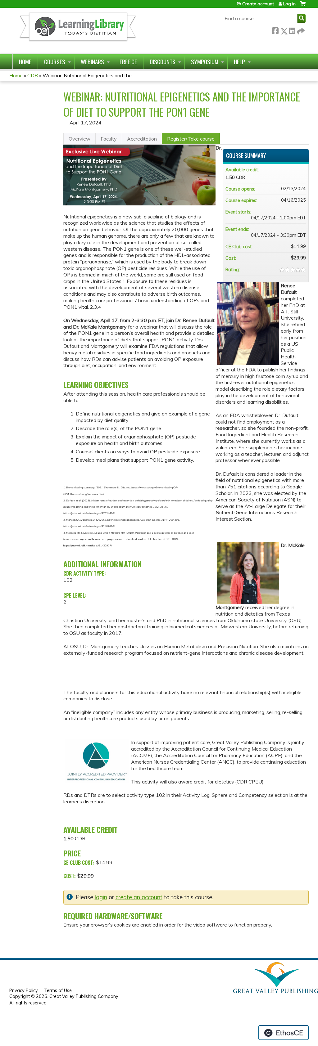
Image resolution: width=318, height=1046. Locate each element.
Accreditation (142, 139)
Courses (54, 61)
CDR (32, 75)
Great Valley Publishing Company (83, 996)
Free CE (128, 61)
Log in (289, 4)
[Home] (77, 31)
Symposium (204, 61)
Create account (258, 4)
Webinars (92, 61)
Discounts (162, 61)
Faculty (109, 139)
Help (239, 61)
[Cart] (303, 6)
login (101, 897)
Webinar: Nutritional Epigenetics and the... (88, 75)
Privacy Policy (23, 990)
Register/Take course (191, 139)
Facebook (275, 30)
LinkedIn (292, 30)
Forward (300, 30)
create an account (139, 897)
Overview (79, 139)
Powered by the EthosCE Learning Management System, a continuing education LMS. (283, 1032)
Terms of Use (58, 990)
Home (25, 61)
